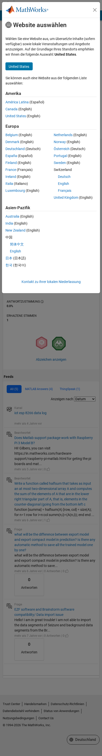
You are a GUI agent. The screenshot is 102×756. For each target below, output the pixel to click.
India (9, 223)
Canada (11, 109)
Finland (11, 163)
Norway (60, 142)
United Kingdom (66, 197)
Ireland (10, 177)
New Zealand (15, 230)
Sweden (60, 163)
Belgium (11, 135)
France (10, 170)
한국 (8, 265)
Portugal (60, 156)
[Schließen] (94, 9)
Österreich (62, 149)
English (63, 184)
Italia (9, 184)
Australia (12, 216)
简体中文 (17, 244)
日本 (8, 258)
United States (15, 116)
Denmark (12, 142)
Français (64, 191)
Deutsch (64, 177)
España (11, 156)
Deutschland (15, 149)
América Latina (17, 102)
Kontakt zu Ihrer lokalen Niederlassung (51, 282)
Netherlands (63, 135)
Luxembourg (15, 191)
